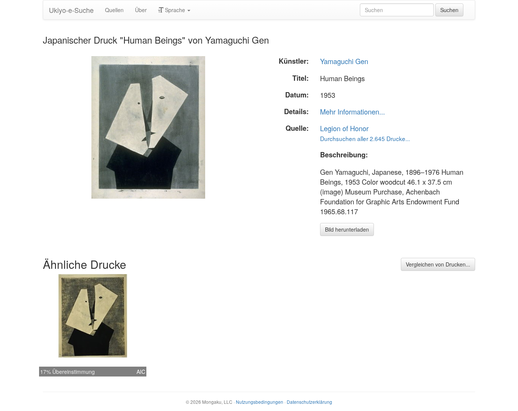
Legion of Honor (344, 128)
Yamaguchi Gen (344, 61)
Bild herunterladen (347, 229)
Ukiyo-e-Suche (71, 10)
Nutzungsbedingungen (259, 401)
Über (141, 10)
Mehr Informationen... (352, 111)
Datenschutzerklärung (309, 401)
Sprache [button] (175, 10)
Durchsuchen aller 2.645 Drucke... (365, 138)
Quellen (114, 10)
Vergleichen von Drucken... (438, 264)
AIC (141, 371)
